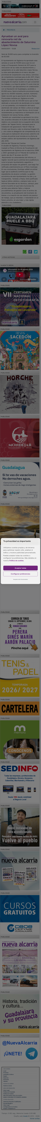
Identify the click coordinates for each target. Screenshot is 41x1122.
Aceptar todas (20, 568)
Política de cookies (16, 561)
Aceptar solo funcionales (20, 579)
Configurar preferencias (20, 574)
